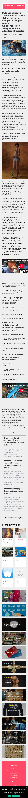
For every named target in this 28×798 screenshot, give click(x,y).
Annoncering (14, 785)
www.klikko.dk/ (15, 777)
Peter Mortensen (17, 34)
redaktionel (5, 37)
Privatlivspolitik (16, 795)
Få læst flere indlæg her (14, 518)
